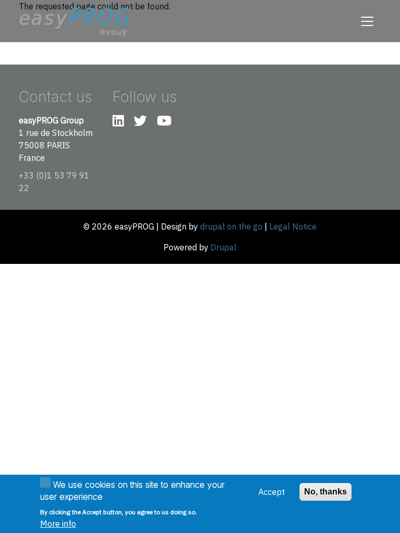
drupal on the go (231, 226)
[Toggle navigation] (367, 21)
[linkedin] (118, 122)
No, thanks (325, 491)
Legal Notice (293, 226)
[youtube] (164, 122)
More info (58, 523)
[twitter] (140, 122)
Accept (271, 492)
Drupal (223, 247)
